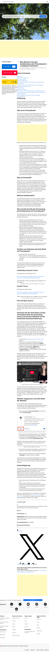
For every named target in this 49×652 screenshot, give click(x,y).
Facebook (12, 607)
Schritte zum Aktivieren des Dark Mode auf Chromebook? (30, 85)
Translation (2, 637)
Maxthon (14, 629)
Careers (38, 627)
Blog (38, 625)
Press (38, 622)
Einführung (19, 76)
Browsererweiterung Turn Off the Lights (35, 339)
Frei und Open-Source (22, 89)
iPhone (26, 618)
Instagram (45, 607)
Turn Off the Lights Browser (4, 622)
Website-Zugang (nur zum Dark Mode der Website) (28, 95)
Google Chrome (15, 618)
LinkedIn (16, 611)
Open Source (3, 631)
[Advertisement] (32, 132)
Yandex (14, 632)
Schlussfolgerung (21, 96)
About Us (39, 619)
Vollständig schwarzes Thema (23, 86)
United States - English (42, 650)
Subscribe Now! (33, 600)
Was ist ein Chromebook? (23, 77)
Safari (13, 626)
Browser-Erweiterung (26, 67)
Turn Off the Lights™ (9, 1)
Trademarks (39, 630)
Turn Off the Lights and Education (29, 632)
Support (38, 633)
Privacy (33, 650)
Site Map (27, 650)
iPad (25, 621)
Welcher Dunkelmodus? (22, 80)
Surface (26, 626)
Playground (2, 634)
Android (26, 624)
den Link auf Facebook (35, 494)
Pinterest (36, 607)
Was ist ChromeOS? (21, 79)
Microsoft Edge (15, 635)
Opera (13, 624)
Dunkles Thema (20, 88)
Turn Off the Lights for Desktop (5, 618)
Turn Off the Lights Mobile (4, 626)
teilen (21, 496)
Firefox (13, 621)
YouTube (28, 607)
